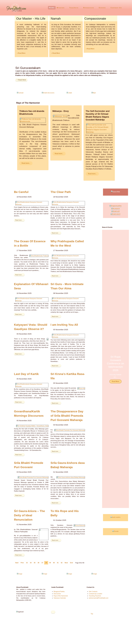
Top (91, 614)
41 (58, 562)
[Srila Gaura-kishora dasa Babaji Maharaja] (71, 477)
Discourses (57, 593)
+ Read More (21, 53)
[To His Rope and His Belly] (79, 525)
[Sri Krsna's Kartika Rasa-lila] (81, 388)
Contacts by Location (95, 593)
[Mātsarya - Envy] (60, 116)
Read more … (19, 220)
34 (31, 562)
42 (61, 562)
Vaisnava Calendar (60, 598)
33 (27, 562)
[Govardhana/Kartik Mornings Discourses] (32, 426)
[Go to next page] (66, 562)
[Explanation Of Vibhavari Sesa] (32, 299)
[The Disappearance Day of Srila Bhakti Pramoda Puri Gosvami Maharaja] (70, 430)
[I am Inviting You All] (68, 336)
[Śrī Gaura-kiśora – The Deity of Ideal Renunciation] (43, 534)
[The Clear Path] (68, 203)
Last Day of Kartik (26, 374)
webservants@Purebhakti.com (98, 598)
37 (42, 562)
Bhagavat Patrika (59, 591)
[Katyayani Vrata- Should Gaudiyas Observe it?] (47, 339)
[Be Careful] (32, 203)
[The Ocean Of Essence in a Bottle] (39, 255)
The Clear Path (61, 192)
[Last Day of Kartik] (32, 385)
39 (50, 562)
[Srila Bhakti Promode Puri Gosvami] (33, 477)
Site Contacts (93, 591)
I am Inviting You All (64, 324)
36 (38, 562)
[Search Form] (127, 7)
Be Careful (21, 192)
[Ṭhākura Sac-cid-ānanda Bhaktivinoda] (33, 120)
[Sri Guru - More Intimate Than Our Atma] (68, 299)
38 (46, 562)
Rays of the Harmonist (61, 596)
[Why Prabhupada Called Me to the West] (68, 256)
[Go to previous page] (22, 562)
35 (34, 562)
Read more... (26, 163)
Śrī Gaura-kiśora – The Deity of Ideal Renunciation (29, 515)
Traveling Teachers (95, 596)
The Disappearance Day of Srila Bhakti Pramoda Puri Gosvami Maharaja (67, 416)
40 (54, 562)
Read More (115, 381)
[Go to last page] (71, 562)
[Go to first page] (17, 562)
